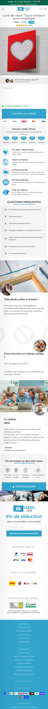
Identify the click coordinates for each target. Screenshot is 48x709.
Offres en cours (24, 634)
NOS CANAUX (24, 688)
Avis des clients (24, 641)
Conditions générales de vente (24, 656)
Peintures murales (24, 627)
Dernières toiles (24, 638)
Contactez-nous (24, 649)
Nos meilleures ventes (24, 631)
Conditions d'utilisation (24, 670)
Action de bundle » (32, 4)
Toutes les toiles (24, 624)
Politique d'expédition (24, 663)
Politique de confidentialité (24, 660)
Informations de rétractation (24, 667)
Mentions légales (24, 653)
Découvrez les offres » (17, 4)
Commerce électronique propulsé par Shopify (24, 707)
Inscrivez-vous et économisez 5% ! (24, 533)
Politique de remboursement (24, 674)
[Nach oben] (24, 554)
